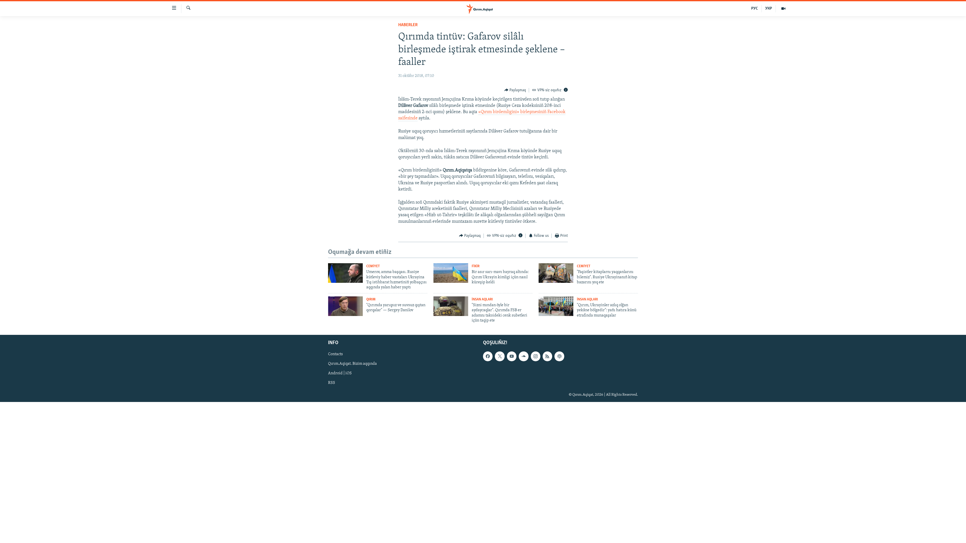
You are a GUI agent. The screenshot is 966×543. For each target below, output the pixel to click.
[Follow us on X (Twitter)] (499, 356)
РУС (754, 9)
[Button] (515, 90)
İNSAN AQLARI (482, 299)
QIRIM (371, 299)
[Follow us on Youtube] (511, 356)
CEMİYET (373, 266)
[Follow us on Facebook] (488, 356)
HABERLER (408, 25)
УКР (768, 9)
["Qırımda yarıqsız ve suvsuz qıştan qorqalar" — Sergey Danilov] (345, 306)
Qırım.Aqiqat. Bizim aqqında (352, 364)
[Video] (783, 8)
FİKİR (475, 266)
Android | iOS (340, 373)
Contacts (335, 354)
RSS (331, 383)
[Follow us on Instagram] (535, 356)
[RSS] (547, 356)
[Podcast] (559, 356)
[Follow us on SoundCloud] (523, 356)
